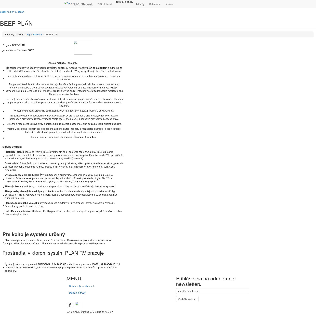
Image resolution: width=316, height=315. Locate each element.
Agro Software (34, 34)
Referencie (155, 4)
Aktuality (140, 4)
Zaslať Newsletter (187, 299)
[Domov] (69, 3)
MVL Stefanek (83, 4)
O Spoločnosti (105, 4)
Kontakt (169, 4)
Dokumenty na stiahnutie (82, 286)
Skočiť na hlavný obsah (12, 11)
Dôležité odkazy (77, 292)
